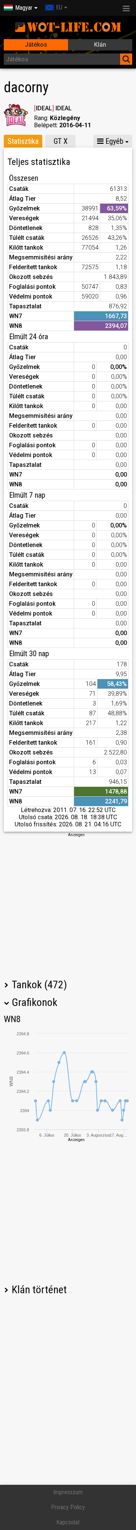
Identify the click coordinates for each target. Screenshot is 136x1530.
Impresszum (68, 1492)
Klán (100, 44)
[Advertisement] (68, 905)
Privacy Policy (68, 1507)
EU (59, 7)
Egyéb (114, 141)
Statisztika (23, 141)
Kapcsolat (68, 1522)
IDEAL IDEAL (53, 108)
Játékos (36, 44)
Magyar (23, 7)
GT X (61, 141)
